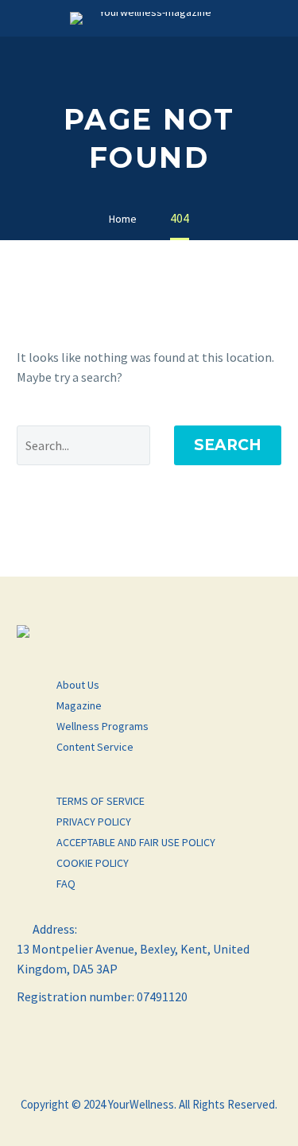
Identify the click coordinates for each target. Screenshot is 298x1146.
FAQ (65, 883)
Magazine (79, 705)
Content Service (95, 747)
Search (227, 445)
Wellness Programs (102, 726)
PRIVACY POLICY (93, 821)
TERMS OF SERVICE (100, 801)
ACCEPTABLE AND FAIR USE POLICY (135, 842)
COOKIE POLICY (92, 863)
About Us (77, 685)
